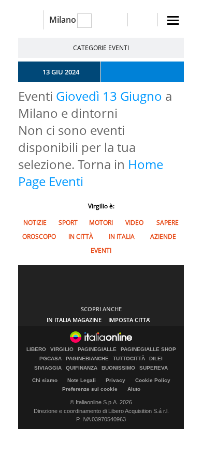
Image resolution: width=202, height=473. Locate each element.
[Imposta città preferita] (31, 19)
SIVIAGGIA (48, 368)
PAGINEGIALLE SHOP (148, 349)
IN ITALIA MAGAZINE (74, 320)
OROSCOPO (39, 236)
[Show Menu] (173, 20)
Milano (62, 19)
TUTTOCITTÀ (129, 358)
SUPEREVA (153, 368)
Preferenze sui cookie (90, 389)
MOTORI (101, 222)
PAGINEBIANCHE (87, 358)
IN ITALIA (122, 236)
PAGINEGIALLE (97, 349)
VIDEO (134, 222)
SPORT (68, 222)
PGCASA (50, 358)
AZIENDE (163, 236)
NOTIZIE (35, 222)
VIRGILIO (62, 349)
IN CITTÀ (80, 236)
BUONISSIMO (118, 368)
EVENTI (101, 250)
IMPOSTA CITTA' (129, 320)
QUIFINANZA (81, 368)
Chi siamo (44, 380)
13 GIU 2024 (60, 72)
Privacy (115, 380)
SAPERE (167, 222)
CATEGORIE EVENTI (101, 47)
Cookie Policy (152, 380)
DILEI (156, 358)
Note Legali (81, 380)
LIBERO (36, 349)
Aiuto (133, 389)
